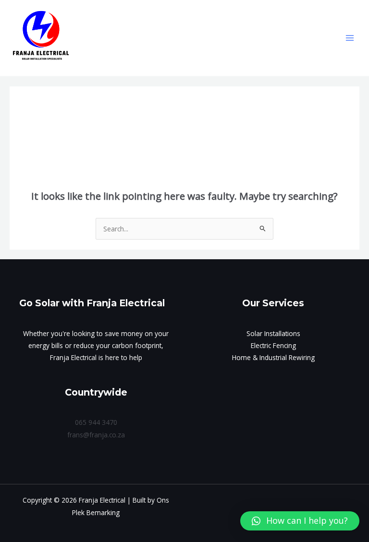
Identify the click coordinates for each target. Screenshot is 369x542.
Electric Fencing (273, 345)
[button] (299, 520)
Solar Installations (273, 333)
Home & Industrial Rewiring (273, 357)
